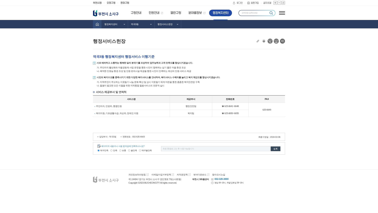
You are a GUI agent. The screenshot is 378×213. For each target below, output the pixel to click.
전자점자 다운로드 (276, 41)
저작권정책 (182, 174)
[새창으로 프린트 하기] (263, 41)
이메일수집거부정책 (161, 174)
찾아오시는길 (218, 174)
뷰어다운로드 (199, 174)
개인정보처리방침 (137, 174)
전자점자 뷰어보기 (270, 41)
